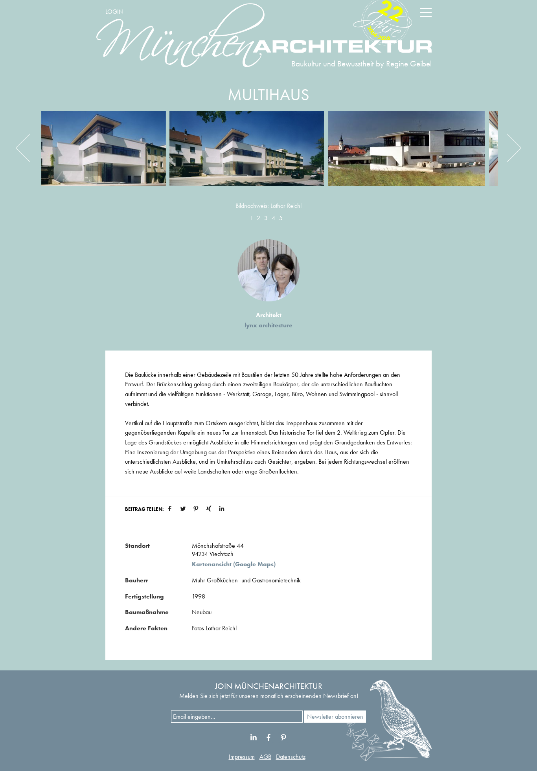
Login (114, 11)
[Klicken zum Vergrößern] (103, 154)
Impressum (242, 757)
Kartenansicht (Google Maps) (234, 564)
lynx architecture (268, 325)
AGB (265, 757)
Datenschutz (290, 757)
